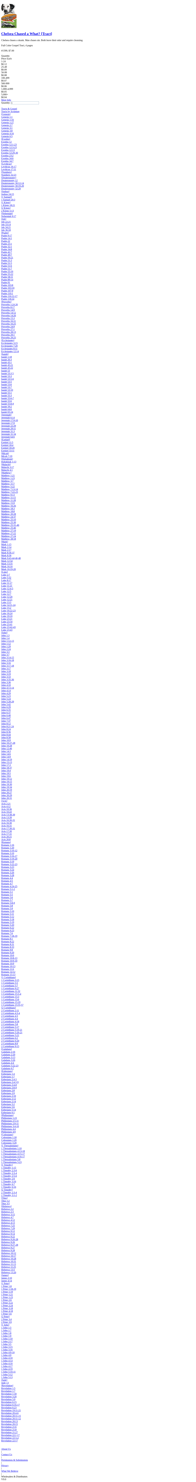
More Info (6, 100)
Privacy (5, 1465)
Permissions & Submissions (14, 1460)
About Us (6, 1449)
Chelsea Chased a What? (26, 34)
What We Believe (9, 1471)
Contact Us (6, 1454)
